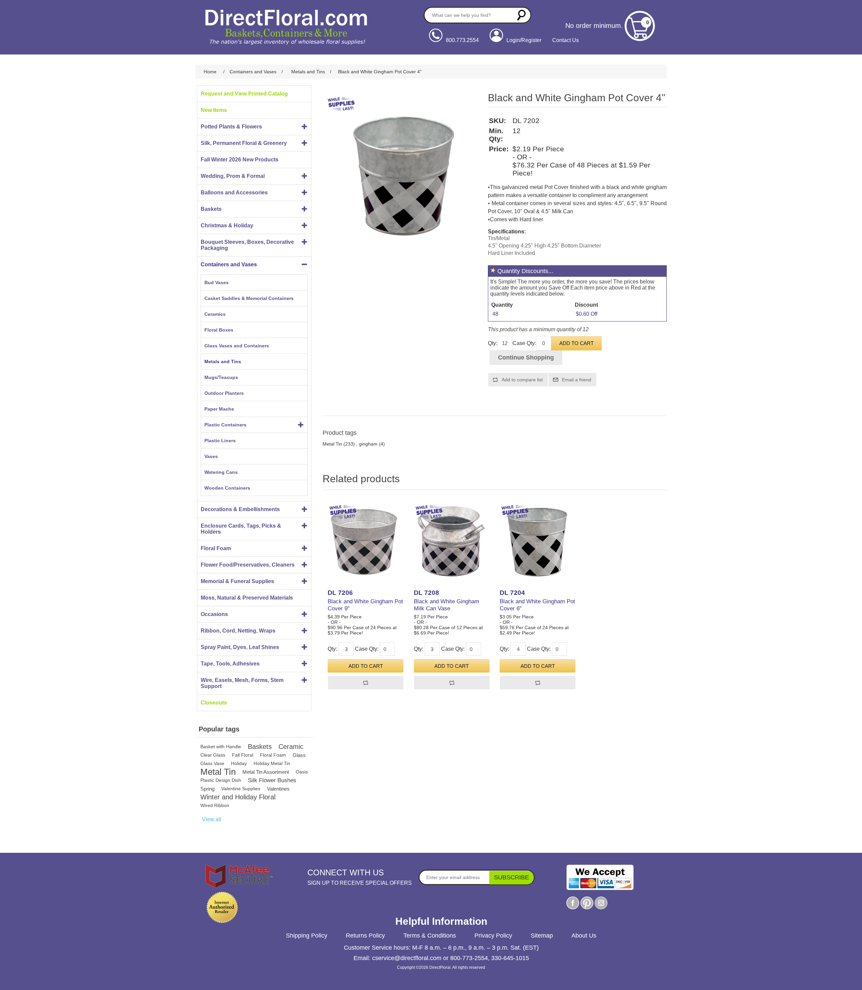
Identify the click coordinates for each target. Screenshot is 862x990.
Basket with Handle (220, 746)
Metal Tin (218, 772)
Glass (299, 755)
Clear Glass (212, 755)
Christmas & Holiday (227, 225)
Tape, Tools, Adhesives (230, 664)
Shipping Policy (306, 935)
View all (211, 819)
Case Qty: (524, 343)
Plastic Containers (225, 424)
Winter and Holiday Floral (237, 797)
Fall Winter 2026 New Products (239, 159)
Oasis (302, 771)
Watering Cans (221, 472)
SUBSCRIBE (511, 877)
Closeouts (214, 703)
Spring (207, 789)
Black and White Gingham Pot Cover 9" (365, 604)
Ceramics (215, 314)
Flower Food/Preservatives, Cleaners (248, 565)
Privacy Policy (493, 935)
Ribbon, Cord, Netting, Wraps (238, 631)
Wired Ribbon (214, 805)
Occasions (214, 614)
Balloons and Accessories (234, 192)
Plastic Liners (220, 440)
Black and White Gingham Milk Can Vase (446, 604)
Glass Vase (212, 763)
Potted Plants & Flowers (231, 126)
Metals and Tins (222, 361)
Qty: (492, 343)
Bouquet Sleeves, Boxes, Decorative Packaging (247, 245)
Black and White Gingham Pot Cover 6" (537, 604)
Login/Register (523, 40)
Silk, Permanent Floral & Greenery (244, 143)
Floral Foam (216, 548)
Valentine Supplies (240, 788)
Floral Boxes (218, 330)
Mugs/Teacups (221, 377)
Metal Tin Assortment (265, 772)
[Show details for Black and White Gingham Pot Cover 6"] (537, 541)
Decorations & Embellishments (240, 509)
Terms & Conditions (429, 935)
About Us (583, 935)
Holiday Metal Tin (272, 763)
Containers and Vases (229, 264)
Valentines (278, 789)
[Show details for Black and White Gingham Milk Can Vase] (451, 541)
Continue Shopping (526, 357)
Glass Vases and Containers (236, 345)
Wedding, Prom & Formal (233, 176)
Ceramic (290, 746)
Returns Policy (365, 935)
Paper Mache (219, 409)
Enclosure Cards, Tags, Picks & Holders (241, 529)
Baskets (211, 209)
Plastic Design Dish (220, 780)
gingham (368, 444)
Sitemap (542, 935)
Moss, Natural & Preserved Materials (247, 598)
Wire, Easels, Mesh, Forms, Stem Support (242, 683)
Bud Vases (216, 282)
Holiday (239, 763)
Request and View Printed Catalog (244, 94)
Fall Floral (242, 755)
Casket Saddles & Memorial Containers (249, 298)
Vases (211, 456)
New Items (214, 110)
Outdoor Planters (224, 393)
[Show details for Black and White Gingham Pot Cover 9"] (365, 541)
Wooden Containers (227, 488)
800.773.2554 (462, 40)
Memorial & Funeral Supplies (237, 581)
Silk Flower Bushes (272, 780)
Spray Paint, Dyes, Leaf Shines (240, 647)
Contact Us (565, 40)
